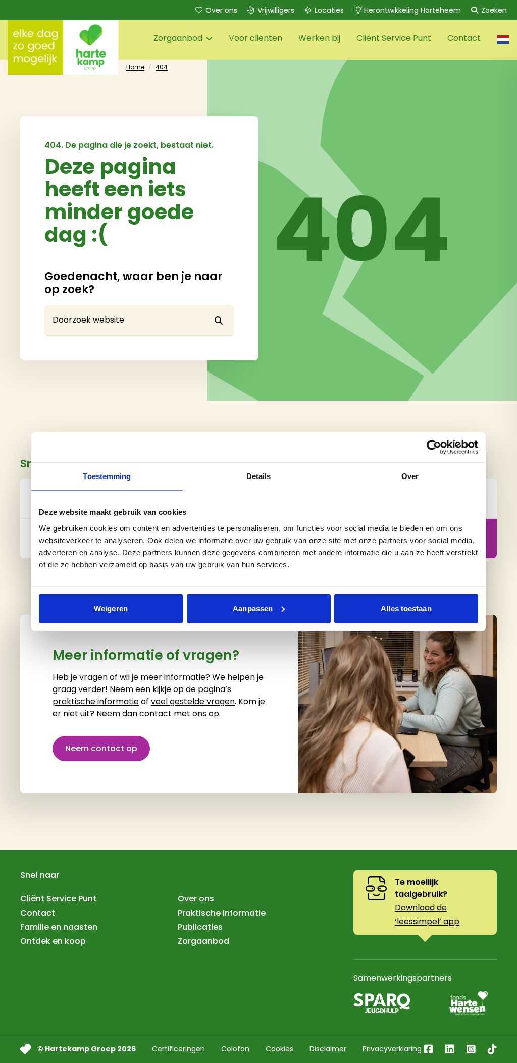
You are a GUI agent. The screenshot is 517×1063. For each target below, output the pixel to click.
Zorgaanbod (203, 941)
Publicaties (200, 927)
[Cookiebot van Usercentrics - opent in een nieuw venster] (434, 447)
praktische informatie (96, 701)
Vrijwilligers (275, 10)
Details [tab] (258, 476)
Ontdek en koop (53, 941)
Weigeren (111, 608)
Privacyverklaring (392, 1049)
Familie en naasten (58, 927)
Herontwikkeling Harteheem (412, 10)
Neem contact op (101, 748)
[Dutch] (503, 40)
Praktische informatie (222, 913)
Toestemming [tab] (107, 476)
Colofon (235, 1049)
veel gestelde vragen (193, 701)
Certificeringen (178, 1049)
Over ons (221, 10)
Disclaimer (327, 1049)
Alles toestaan (406, 608)
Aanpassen (253, 608)
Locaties (329, 10)
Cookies (279, 1049)
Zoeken (494, 10)
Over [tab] (410, 476)
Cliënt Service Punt (58, 899)
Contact (37, 913)
